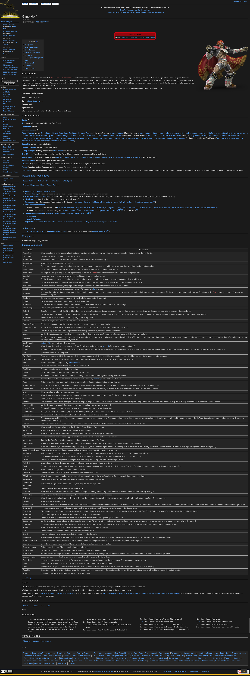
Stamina (25, 164)
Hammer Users (49, 663)
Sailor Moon (7, 133)
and (78, 136)
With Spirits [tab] (68, 181)
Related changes (8, 248)
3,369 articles (7, 62)
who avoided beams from (69, 157)
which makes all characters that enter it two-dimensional (193, 208)
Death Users (42, 661)
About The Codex (180, 671)
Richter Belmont (8, 129)
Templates (61, 653)
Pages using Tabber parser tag (43, 653)
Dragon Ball (7, 147)
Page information (8, 257)
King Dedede (58, 151)
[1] (185, 137)
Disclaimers (194, 671)
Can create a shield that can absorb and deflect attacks (66, 213)
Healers (55, 658)
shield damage (74, 363)
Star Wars (6, 151)
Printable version (8, 253)
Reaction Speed (28, 161)
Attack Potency (28, 133)
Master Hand (63, 133)
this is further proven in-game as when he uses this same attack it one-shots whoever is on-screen (140, 593)
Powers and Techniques (35, 175)
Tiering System (8, 178)
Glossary (6, 162)
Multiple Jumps (41, 196)
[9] (120, 210)
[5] (170, 207)
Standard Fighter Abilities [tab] (33, 185)
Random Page (7, 99)
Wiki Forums (7, 101)
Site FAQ (6, 160)
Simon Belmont (8, 126)
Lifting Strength (28, 151)
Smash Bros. (125, 37)
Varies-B (71, 663)
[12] (89, 212)
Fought (65, 136)
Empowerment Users (120, 658)
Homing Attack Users (176, 658)
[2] (154, 201)
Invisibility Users (30, 661)
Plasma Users (151, 658)
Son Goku (6, 131)
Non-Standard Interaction (35, 205)
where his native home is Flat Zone (154, 208)
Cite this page (7, 262)
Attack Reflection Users (101, 656)
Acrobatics (29, 196)
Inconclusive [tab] (46, 606)
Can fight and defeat (48, 133)
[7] (77, 210)
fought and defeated (76, 133)
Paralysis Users (192, 656)
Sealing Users (169, 656)
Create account (237, 1)
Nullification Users (186, 661)
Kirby (57, 157)
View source (46, 3)
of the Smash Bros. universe (169, 136)
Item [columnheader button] (30, 250)
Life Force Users (89, 658)
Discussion (33, 3)
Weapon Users (176, 653)
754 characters (8, 65)
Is (145, 136)
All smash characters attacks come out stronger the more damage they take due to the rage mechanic (74, 222)
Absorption (32, 199)
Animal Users (191, 658)
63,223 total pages (9, 60)
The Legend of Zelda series (60, 78)
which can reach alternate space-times (103, 157)
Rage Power (29, 222)
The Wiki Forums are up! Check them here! (135, 10)
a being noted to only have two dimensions (121, 208)
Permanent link (8, 255)
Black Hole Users (204, 658)
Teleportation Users (119, 656)
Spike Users (153, 661)
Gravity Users (218, 658)
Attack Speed (27, 157)
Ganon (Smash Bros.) (41, 21)
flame (95, 289)
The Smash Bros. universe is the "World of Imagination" (120, 138)
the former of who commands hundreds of (104, 136)
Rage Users (109, 661)
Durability (26, 144)
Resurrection (30, 202)
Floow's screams (98, 231)
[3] (103, 207)
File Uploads (7, 108)
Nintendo (154, 653)
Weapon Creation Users (168, 661)
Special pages (7, 250)
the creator (152, 136)
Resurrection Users (239, 653)
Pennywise (6, 54)
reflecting (97, 379)
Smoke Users (131, 661)
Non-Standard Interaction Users (35, 656)
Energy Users (134, 656)
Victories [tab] (26, 606)
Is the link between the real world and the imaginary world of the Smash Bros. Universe (64, 138)
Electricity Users (205, 656)
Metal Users (98, 661)
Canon (5, 169)
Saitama (5, 136)
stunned (106, 346)
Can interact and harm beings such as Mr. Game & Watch (79, 208)
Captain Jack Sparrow (10, 141)
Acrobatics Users (205, 653)
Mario (5, 117)
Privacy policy (167, 671)
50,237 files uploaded (10, 72)
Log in (245, 1)
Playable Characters (84, 653)
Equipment (28, 236)
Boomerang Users (222, 661)
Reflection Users (84, 656)
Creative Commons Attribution (103, 671)
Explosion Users (147, 656)
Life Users (77, 658)
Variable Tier (62, 663)
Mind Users (119, 661)
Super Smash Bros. (35, 101)
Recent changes (6, 22)
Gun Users (38, 663)
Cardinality (26, 127)
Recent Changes (8, 111)
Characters (71, 653)
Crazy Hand (194, 136)
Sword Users (235, 661)
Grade (24, 120)
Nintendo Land (133, 37)
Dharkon (85, 136)
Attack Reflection (34, 219)
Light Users (162, 658)
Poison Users (29, 658)
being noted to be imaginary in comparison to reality (163, 138)
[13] (115, 221)
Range (24, 167)
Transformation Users (233, 658)
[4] (139, 207)
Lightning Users (76, 661)
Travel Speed (27, 154)
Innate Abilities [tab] (29, 181)
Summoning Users (137, 658)
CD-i (143, 37)
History (55, 3)
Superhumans (164, 653)
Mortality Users (66, 658)
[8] (118, 210)
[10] (122, 210)
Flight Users (53, 661)
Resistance (29, 228)
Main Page (6, 94)
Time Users (142, 661)
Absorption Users (69, 656)
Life (26, 199)
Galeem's (84, 157)
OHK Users (64, 661)
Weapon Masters (190, 653)
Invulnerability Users (43, 658)
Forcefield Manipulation (34, 213)
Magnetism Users (104, 658)
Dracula (5, 122)
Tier (23, 123)
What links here (8, 245)
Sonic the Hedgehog (9, 119)
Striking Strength (29, 147)
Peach (94, 273)
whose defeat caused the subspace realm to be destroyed (159, 133)
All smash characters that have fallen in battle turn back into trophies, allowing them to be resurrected (113, 202)
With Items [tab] (56, 181)
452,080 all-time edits (10, 74)
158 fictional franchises (10, 67)
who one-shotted (116, 133)
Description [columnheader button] (143, 250)
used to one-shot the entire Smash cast (59, 593)
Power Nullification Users (204, 661)
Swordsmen (28, 663)
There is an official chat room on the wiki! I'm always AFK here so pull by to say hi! (135, 12)
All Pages (6, 97)
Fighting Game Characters (104, 653)
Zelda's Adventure (150, 37)
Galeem (74, 136)
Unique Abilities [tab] (52, 185)
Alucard (5, 124)
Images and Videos (9, 106)
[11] (137, 210)
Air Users (158, 656)
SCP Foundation (8, 154)
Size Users (88, 661)
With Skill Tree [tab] (43, 181)
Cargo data (6, 260)
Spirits (27, 578)
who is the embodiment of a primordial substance (97, 211)
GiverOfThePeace (9, 24)
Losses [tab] (36, 606)
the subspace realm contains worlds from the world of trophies (207, 133)
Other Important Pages (10, 172)
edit (10, 26)
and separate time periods (130, 157)
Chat (4, 104)
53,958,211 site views (10, 70)
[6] (216, 207)
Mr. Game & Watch (69, 211)
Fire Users (180, 656)
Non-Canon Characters (123, 653)
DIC (140, 37)
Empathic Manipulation (36, 231)
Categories (27, 653)
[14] (108, 231)
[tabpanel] (135, 208)
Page (25, 3)
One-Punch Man (8, 149)
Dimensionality (28, 130)
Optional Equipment (32, 245)
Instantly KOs (46, 343)
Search (3, 78)
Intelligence (26, 170)
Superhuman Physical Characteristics (40, 191)
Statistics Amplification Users (225, 656)
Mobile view (205, 671)
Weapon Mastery (31, 194)
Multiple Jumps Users (222, 653)
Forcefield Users (55, 656)
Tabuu (88, 133)
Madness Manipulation (57, 231)
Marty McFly (7, 138)
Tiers (5, 180)
